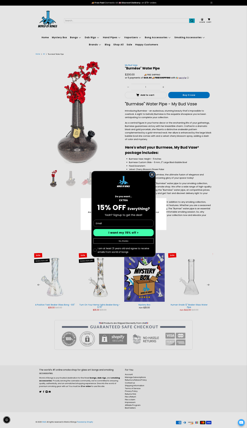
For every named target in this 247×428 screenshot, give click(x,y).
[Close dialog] (152, 174)
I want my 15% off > (123, 233)
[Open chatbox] (241, 422)
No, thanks (123, 241)
